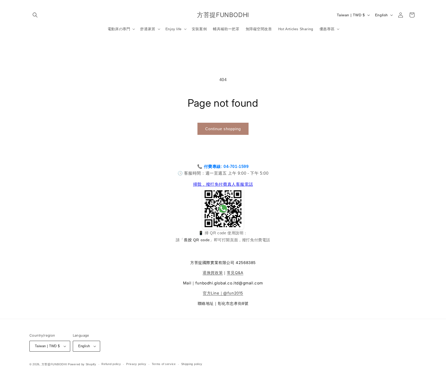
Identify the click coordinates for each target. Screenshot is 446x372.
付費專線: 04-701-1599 (226, 166)
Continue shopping (223, 129)
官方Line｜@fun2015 (223, 293)
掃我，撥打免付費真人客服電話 (223, 184)
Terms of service (164, 364)
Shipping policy (192, 364)
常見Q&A (235, 272)
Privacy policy (136, 364)
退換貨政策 (213, 272)
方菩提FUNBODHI (54, 364)
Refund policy (111, 364)
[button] (35, 15)
